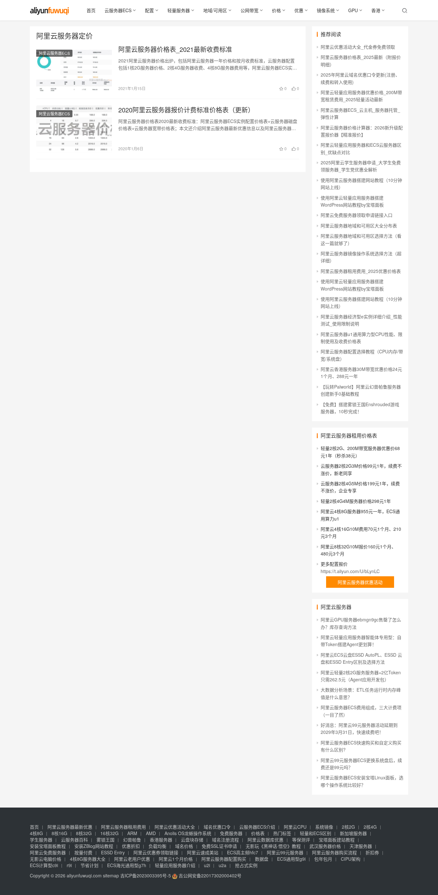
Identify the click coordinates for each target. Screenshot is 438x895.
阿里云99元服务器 (285, 852)
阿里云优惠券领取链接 (155, 852)
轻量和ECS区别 (315, 833)
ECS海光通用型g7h (126, 865)
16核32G (109, 833)
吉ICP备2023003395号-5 (145, 875)
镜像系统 (326, 10)
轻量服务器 (178, 10)
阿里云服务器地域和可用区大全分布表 (359, 225)
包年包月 (323, 859)
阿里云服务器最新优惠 (69, 827)
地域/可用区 (215, 10)
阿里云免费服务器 (48, 852)
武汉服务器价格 (325, 846)
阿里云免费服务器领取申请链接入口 (356, 215)
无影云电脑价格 (45, 859)
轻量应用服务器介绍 (175, 865)
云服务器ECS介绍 (257, 827)
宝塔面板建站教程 (337, 839)
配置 (149, 10)
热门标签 (282, 833)
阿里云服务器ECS (54, 53)
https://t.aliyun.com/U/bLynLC (350, 571)
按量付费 (83, 852)
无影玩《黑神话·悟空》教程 (273, 846)
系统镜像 (324, 827)
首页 (91, 10)
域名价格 (184, 846)
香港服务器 (161, 839)
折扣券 (372, 852)
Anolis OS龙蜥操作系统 (187, 833)
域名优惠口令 (217, 827)
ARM (132, 833)
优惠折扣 (131, 846)
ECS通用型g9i (291, 859)
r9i (69, 865)
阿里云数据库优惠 (265, 839)
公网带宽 (249, 10)
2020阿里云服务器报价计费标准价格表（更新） (186, 109)
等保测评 (301, 839)
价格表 (258, 833)
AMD (151, 833)
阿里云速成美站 (202, 852)
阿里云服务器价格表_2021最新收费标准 (175, 49)
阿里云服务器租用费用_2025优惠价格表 (361, 271)
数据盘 (261, 859)
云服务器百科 (74, 839)
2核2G (348, 827)
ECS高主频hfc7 (242, 852)
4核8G (36, 833)
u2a (222, 865)
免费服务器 (231, 833)
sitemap (111, 875)
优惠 (298, 10)
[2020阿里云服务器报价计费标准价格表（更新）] (74, 129)
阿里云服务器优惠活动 (360, 582)
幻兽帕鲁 (132, 839)
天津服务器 (361, 846)
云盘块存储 (192, 839)
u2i (207, 865)
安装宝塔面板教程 (48, 846)
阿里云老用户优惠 (132, 859)
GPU (353, 10)
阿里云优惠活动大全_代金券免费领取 (358, 47)
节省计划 (89, 865)
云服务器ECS (118, 10)
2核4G (370, 827)
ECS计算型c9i (44, 865)
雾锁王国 (105, 839)
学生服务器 (41, 839)
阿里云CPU (295, 827)
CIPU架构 (350, 859)
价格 (276, 10)
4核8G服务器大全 (87, 859)
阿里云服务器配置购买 (223, 859)
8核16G (59, 833)
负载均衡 (157, 846)
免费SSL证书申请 (219, 846)
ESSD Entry (113, 852)
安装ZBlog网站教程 (93, 846)
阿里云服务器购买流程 (334, 852)
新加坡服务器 (353, 833)
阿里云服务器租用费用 (123, 827)
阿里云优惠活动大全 (175, 827)
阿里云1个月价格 (176, 859)
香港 (375, 10)
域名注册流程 (225, 839)
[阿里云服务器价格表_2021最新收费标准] (74, 68)
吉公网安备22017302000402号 (209, 875)
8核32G (84, 833)
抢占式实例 (246, 865)
